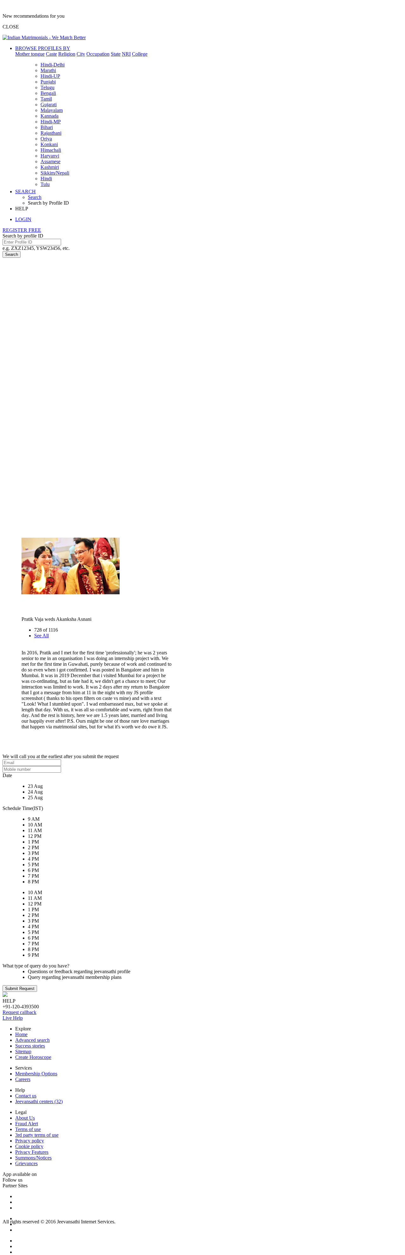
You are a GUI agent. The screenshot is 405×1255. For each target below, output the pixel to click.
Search (34, 197)
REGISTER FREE (22, 230)
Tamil (46, 99)
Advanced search (32, 1040)
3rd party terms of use (37, 1135)
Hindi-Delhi (52, 64)
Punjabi (48, 81)
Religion (66, 54)
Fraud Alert (26, 1123)
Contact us (25, 1095)
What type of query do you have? (36, 965)
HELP (21, 208)
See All (41, 635)
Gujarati (48, 104)
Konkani (49, 144)
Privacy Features (31, 1152)
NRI (126, 54)
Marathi (48, 70)
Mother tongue (30, 54)
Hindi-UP (50, 76)
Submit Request (19, 988)
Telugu (47, 87)
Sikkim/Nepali (54, 173)
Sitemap (23, 1051)
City (81, 54)
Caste (51, 54)
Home (21, 1034)
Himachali (50, 150)
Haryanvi (49, 155)
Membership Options (36, 1073)
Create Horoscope (33, 1057)
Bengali (48, 93)
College (139, 54)
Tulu (45, 184)
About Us (25, 1118)
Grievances (26, 1163)
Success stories (30, 1045)
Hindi (46, 178)
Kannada (49, 116)
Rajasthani (50, 133)
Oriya (46, 138)
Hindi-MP (50, 121)
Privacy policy (29, 1140)
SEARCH (25, 191)
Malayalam (51, 110)
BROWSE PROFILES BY (42, 48)
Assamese (50, 161)
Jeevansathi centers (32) (39, 1101)
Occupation (97, 54)
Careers (22, 1079)
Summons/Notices (33, 1157)
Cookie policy (29, 1146)
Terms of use (28, 1129)
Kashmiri (49, 167)
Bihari (46, 127)
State (116, 54)
